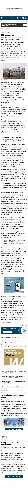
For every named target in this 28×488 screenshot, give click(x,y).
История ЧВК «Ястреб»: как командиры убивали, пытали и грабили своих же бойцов (14, 377)
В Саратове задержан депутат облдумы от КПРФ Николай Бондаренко (15, 372)
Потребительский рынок (6, 388)
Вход (21, 18)
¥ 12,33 (14, 20)
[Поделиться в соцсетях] (25, 32)
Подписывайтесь (7, 332)
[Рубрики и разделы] (25, 18)
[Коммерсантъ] (2, 18)
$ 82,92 (6, 20)
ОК (25, 25)
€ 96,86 (10, 20)
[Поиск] (23, 18)
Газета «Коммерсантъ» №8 (7, 337)
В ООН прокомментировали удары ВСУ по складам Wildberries (15, 381)
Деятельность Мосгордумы (6, 28)
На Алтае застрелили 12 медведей (11, 386)
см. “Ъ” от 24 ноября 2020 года (9, 117)
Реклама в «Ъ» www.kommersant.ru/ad (14, 8)
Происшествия (4, 436)
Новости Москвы (20, 346)
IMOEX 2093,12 (19, 20)
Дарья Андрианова (5, 342)
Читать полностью (14, 429)
